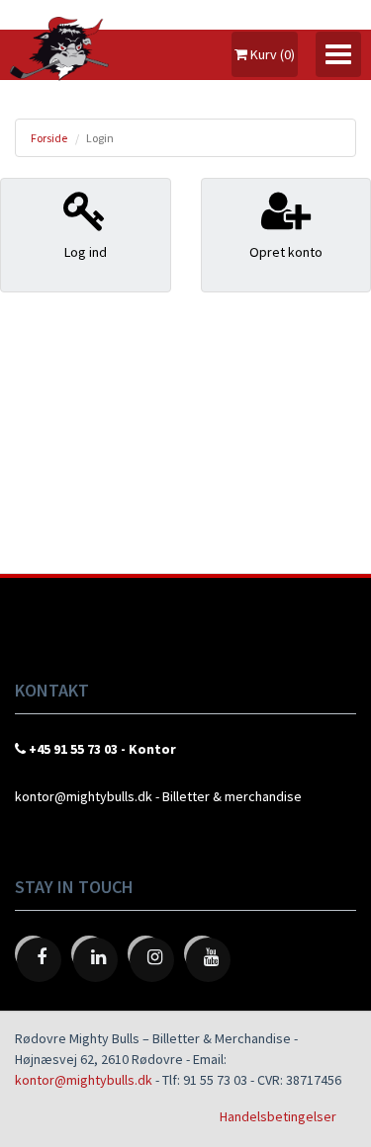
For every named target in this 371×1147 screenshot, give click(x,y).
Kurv (271, 54)
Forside (49, 137)
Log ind (85, 252)
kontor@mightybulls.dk (83, 1080)
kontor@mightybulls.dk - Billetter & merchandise (158, 796)
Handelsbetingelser (278, 1116)
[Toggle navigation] (338, 54)
